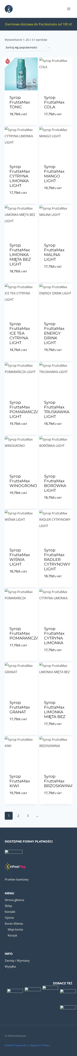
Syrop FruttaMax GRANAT (19, 707)
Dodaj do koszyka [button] (21, 124)
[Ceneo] (68, 991)
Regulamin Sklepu (40, 1045)
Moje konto (15, 929)
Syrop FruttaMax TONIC (19, 102)
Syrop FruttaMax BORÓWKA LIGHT (55, 483)
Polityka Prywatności (16, 1045)
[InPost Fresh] (68, 1009)
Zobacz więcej (56, 124)
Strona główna (14, 900)
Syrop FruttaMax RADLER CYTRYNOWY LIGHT (57, 559)
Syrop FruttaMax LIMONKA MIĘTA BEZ (54, 709)
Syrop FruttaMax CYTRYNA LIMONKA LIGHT (19, 176)
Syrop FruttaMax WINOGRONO (23, 481)
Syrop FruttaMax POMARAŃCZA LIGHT (24, 409)
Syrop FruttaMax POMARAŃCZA (24, 633)
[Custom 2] (32, 991)
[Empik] (50, 991)
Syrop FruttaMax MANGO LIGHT (54, 173)
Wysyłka (10, 966)
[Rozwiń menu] (68, 9)
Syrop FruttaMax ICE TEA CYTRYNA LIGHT (19, 333)
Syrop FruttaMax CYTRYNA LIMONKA (54, 635)
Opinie (9, 918)
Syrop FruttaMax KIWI (19, 781)
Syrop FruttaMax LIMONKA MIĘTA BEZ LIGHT (20, 254)
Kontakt (10, 912)
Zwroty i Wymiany (17, 960)
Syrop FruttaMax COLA (54, 102)
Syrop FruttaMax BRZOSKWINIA (58, 781)
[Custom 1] (15, 991)
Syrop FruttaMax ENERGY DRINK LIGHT (54, 333)
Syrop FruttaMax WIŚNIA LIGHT (19, 557)
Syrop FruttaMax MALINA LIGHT (54, 252)
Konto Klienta (14, 923)
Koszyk (12, 935)
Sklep (8, 906)
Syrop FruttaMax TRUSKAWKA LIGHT (56, 409)
